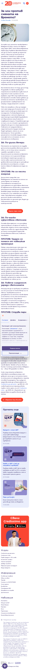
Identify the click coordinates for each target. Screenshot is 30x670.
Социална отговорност (8, 613)
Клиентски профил (6, 559)
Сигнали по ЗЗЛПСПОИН (8, 582)
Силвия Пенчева (6, 20)
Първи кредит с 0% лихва (8, 557)
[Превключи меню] (2, 3)
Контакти (4, 600)
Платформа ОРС (6, 588)
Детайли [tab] (13, 320)
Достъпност (5, 592)
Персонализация (14, 353)
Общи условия (5, 578)
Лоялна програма (6, 561)
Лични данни (5, 584)
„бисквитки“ (14, 328)
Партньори (4, 611)
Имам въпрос (5, 605)
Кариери (3, 607)
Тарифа (3, 580)
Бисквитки (4, 586)
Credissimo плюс (6, 555)
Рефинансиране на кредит (9, 565)
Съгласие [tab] (5, 320)
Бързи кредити (5, 568)
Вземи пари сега (15, 211)
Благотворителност (7, 615)
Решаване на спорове (7, 590)
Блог (2, 609)
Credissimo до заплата (8, 384)
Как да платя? (5, 602)
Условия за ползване (7, 576)
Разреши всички (15, 348)
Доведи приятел (6, 563)
